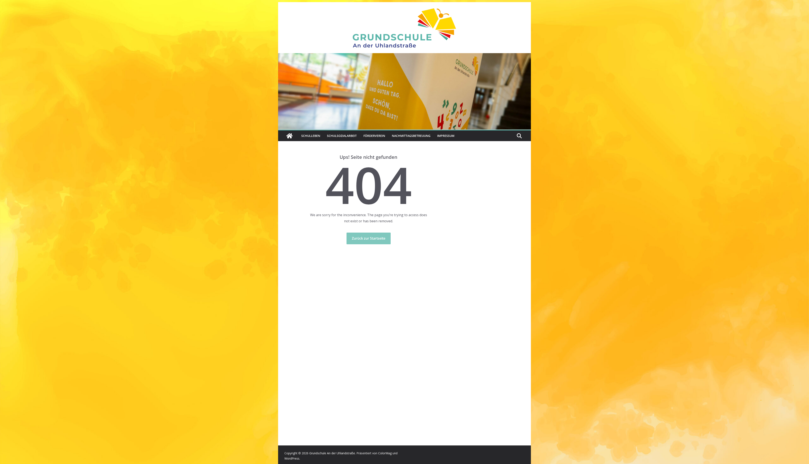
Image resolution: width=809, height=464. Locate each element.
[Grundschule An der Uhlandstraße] (404, 56)
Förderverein (374, 136)
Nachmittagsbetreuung (411, 136)
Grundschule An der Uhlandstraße (332, 453)
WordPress (291, 458)
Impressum (445, 136)
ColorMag (385, 453)
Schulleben (310, 136)
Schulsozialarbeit (342, 136)
